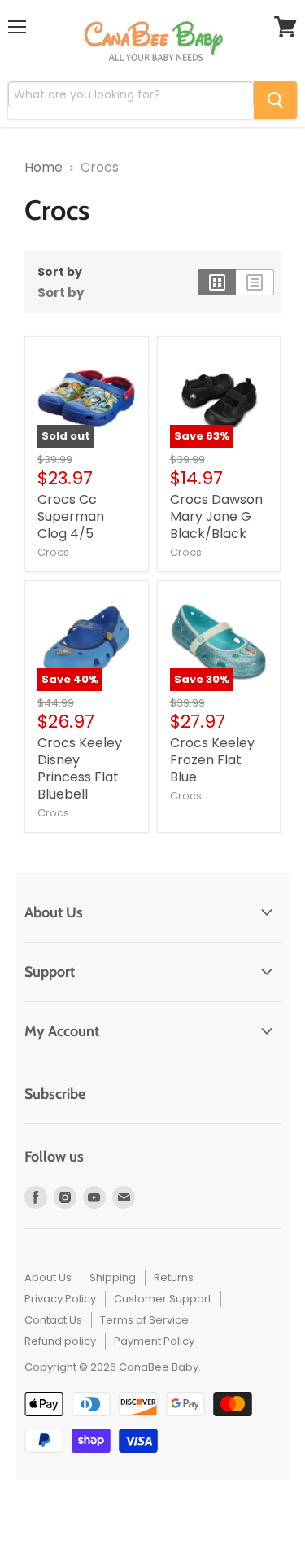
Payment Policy (154, 1341)
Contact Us (53, 1320)
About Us (48, 1277)
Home (43, 168)
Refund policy (60, 1341)
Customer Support (162, 1298)
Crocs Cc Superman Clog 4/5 (70, 516)
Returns (174, 1277)
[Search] (275, 100)
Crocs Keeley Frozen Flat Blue (212, 759)
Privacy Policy (60, 1298)
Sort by (59, 272)
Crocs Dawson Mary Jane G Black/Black (216, 516)
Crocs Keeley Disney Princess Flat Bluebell (79, 768)
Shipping (112, 1277)
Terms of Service (144, 1320)
